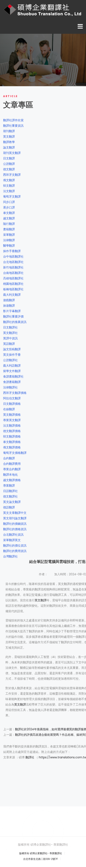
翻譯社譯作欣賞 (13, 120)
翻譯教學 (9, 142)
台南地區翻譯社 (13, 273)
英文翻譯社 (10, 333)
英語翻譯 (9, 344)
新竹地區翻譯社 (13, 267)
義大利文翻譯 (12, 295)
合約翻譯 (9, 458)
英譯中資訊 (10, 338)
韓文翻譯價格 (12, 436)
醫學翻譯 (9, 245)
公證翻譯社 (10, 360)
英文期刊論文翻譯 (15, 518)
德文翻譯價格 (12, 431)
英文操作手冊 (12, 355)
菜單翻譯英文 (12, 540)
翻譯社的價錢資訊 (15, 524)
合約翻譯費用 (12, 464)
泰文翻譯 (9, 213)
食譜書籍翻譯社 (13, 376)
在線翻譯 (9, 409)
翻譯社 (29, 757)
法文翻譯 (9, 191)
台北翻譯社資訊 (13, 534)
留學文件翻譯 (12, 371)
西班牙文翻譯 (12, 175)
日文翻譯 (9, 158)
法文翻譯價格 (12, 425)
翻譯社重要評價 (13, 316)
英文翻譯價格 (12, 415)
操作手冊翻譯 (12, 251)
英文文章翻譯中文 (15, 513)
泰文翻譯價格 (12, 442)
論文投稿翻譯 (12, 349)
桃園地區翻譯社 (13, 284)
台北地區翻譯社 (13, 262)
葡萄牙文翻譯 (12, 196)
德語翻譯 (9, 507)
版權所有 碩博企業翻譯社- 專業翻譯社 (40, 853)
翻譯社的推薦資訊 (15, 322)
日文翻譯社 (10, 327)
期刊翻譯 (9, 131)
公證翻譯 (9, 164)
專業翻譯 (9, 485)
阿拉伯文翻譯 (12, 398)
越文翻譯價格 (12, 480)
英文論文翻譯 (12, 502)
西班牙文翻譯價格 (15, 393)
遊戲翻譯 (9, 300)
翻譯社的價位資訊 (15, 545)
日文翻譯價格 (12, 404)
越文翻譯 (9, 218)
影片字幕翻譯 (12, 311)
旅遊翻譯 (9, 305)
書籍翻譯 (9, 229)
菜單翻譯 (9, 235)
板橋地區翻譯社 (13, 289)
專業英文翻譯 (12, 420)
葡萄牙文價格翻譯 (15, 453)
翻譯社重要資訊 (13, 126)
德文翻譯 (9, 169)
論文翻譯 (9, 147)
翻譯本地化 (10, 475)
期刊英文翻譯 (12, 153)
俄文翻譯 (9, 180)
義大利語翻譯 (12, 365)
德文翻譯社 (10, 496)
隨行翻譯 (9, 224)
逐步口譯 (9, 207)
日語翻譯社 (10, 491)
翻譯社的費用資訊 (15, 551)
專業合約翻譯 (12, 469)
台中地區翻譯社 (13, 256)
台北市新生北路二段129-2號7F (40, 859)
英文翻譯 (9, 136)
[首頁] (43, 10)
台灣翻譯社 (10, 556)
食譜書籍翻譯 (12, 382)
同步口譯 (9, 202)
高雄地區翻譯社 (13, 278)
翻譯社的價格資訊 (15, 529)
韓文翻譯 (9, 186)
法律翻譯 (9, 240)
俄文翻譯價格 (12, 447)
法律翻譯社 (10, 387)
